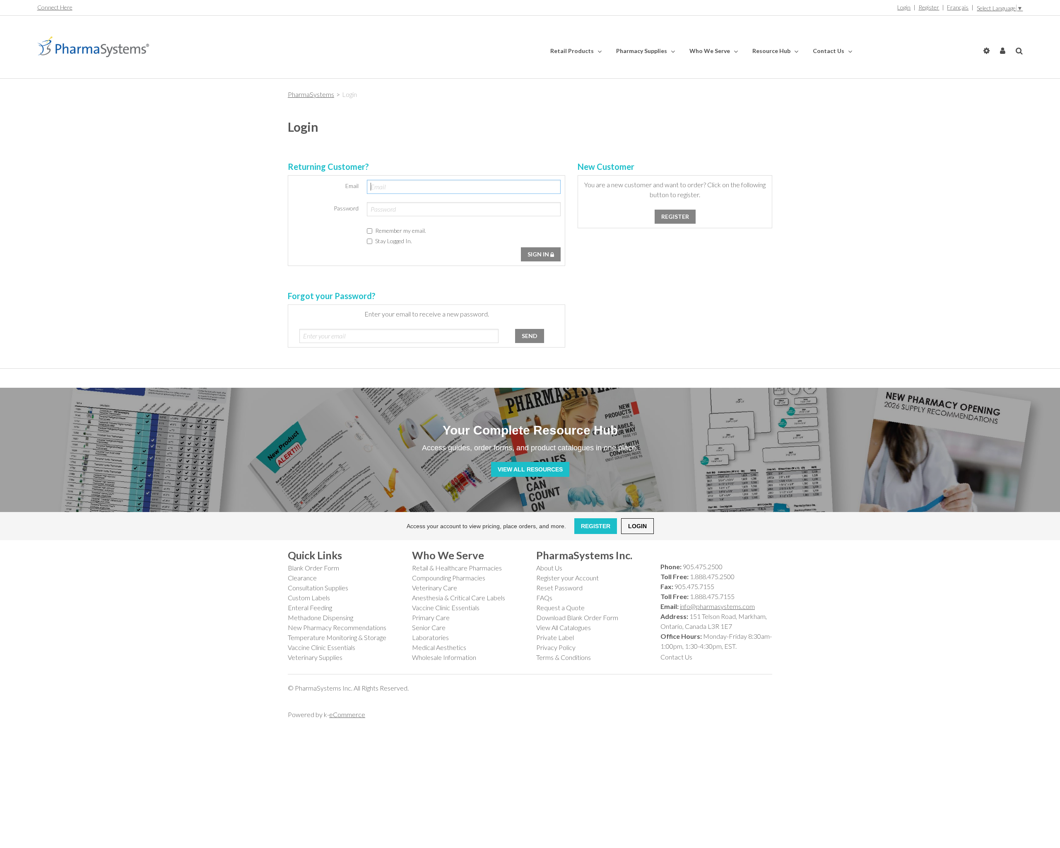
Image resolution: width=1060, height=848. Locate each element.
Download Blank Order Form (577, 617)
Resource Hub (772, 50)
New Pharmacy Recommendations (337, 627)
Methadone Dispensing (320, 617)
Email (352, 185)
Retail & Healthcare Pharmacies (457, 568)
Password (346, 208)
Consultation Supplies (318, 588)
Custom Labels (309, 598)
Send (529, 335)
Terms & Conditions (563, 657)
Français (957, 7)
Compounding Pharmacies (448, 578)
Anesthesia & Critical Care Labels (458, 598)
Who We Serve (710, 50)
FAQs (544, 598)
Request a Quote (560, 607)
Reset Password (559, 588)
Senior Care (429, 627)
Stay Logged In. (393, 240)
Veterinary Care (434, 588)
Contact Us (829, 50)
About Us (549, 568)
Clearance (302, 578)
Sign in (539, 254)
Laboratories (430, 637)
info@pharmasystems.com (717, 606)
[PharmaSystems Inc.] (93, 46)
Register (928, 7)
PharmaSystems (311, 94)
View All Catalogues (563, 627)
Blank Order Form (313, 568)
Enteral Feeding (310, 607)
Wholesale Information (444, 657)
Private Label (555, 637)
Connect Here (54, 7)
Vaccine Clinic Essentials (321, 647)
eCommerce (347, 714)
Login (904, 7)
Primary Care (431, 617)
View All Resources (530, 469)
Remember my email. (400, 230)
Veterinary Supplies (315, 657)
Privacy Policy (556, 647)
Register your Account (567, 578)
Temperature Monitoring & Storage (337, 637)
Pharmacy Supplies (642, 50)
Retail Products (572, 50)
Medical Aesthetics (439, 647)
